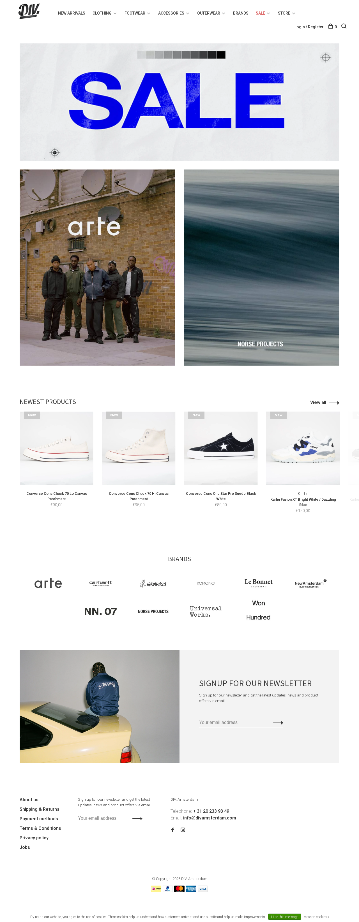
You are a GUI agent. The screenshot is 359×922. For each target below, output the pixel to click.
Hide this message (284, 917)
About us (29, 799)
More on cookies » (316, 917)
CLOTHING (102, 13)
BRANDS (240, 13)
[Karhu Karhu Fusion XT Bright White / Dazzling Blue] (303, 448)
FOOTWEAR (135, 13)
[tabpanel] (56, 468)
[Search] (344, 27)
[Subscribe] (276, 722)
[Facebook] (173, 830)
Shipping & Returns (39, 809)
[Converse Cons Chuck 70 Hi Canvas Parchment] (139, 448)
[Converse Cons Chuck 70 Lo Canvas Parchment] (56, 448)
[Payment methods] (156, 890)
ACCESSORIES (171, 13)
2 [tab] (186, 528)
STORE (284, 13)
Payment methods (39, 818)
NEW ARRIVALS (71, 13)
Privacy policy (34, 837)
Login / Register (309, 27)
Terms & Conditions (40, 828)
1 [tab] (176, 528)
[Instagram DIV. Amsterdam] (183, 830)
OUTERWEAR (208, 13)
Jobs (25, 847)
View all (318, 402)
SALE (260, 13)
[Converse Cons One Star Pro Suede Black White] (221, 448)
